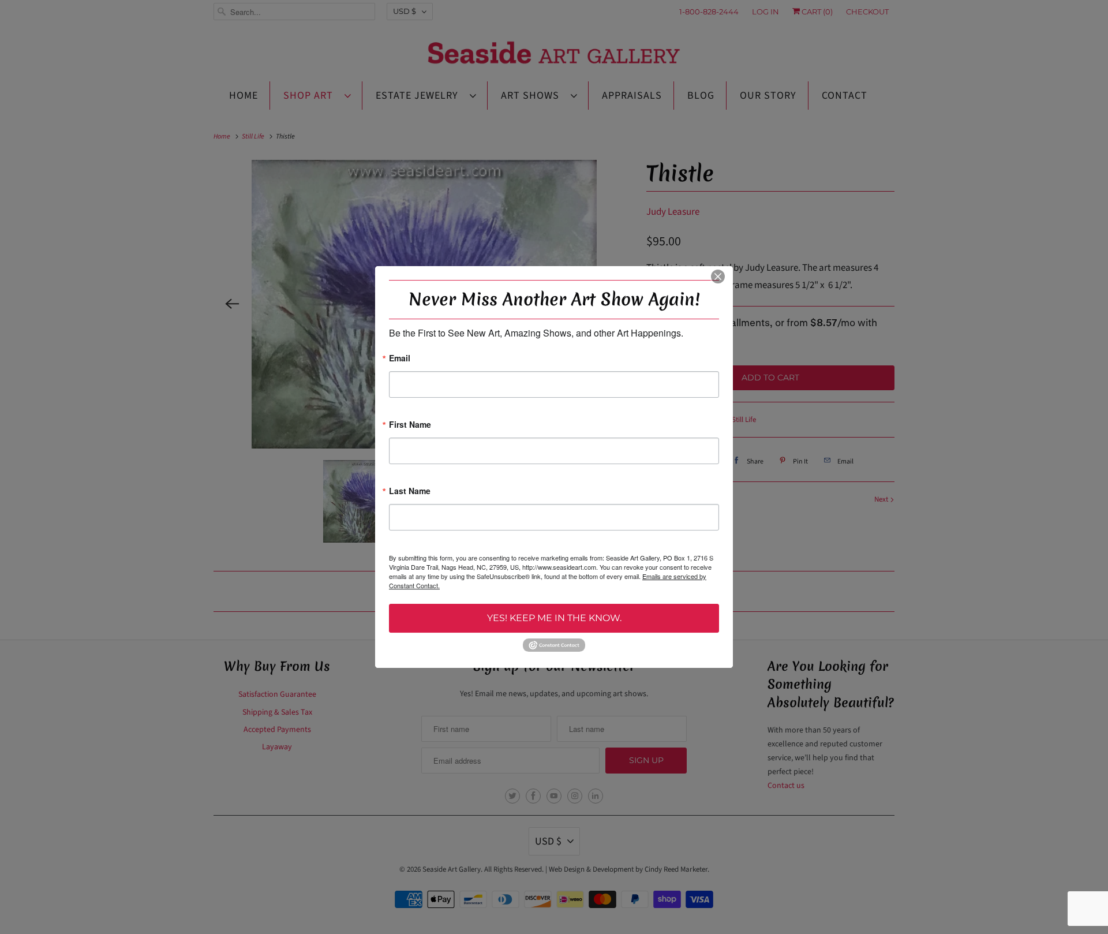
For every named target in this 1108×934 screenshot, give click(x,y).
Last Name (410, 491)
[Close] (717, 276)
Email (399, 359)
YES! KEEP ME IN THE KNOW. (554, 617)
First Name (410, 425)
